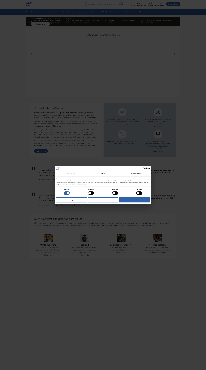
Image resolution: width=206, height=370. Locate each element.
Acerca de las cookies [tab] (135, 173)
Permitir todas (134, 200)
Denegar (72, 200)
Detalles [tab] (103, 173)
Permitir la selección (103, 200)
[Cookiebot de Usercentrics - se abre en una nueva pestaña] (140, 169)
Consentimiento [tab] (71, 173)
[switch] (91, 193)
